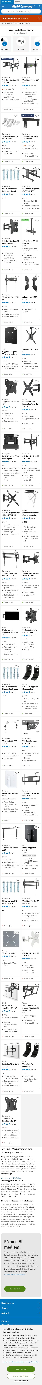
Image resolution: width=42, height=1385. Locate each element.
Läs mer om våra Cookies (12, 1362)
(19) (15, 518)
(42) (35, 959)
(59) (15, 85)
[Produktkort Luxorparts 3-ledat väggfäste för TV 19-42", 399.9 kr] (31, 939)
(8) (34, 142)
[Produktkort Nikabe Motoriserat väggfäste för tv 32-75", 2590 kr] (11, 615)
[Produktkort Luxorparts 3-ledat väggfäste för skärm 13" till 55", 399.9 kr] (11, 498)
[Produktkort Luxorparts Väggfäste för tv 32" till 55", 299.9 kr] (31, 65)
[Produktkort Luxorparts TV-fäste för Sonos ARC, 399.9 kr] (11, 833)
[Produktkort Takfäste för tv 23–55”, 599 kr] (31, 335)
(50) (15, 956)
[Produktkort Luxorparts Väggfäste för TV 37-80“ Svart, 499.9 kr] (31, 886)
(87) (35, 579)
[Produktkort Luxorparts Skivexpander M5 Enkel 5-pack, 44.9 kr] (11, 886)
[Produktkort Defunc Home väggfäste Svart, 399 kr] (31, 833)
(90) (35, 194)
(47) (15, 746)
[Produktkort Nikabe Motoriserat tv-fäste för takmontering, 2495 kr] (31, 498)
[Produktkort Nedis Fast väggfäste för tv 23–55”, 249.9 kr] (11, 1049)
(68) (15, 462)
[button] (26, 33)
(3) (14, 692)
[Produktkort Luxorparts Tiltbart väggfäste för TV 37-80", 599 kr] (11, 559)
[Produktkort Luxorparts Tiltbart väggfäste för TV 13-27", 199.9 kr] (31, 615)
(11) (35, 1069)
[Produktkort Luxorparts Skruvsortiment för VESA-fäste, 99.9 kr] (11, 122)
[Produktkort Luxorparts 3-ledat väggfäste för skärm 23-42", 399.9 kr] (11, 226)
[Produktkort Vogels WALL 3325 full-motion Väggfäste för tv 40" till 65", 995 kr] (31, 991)
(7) (14, 303)
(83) (15, 142)
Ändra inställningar (21, 1381)
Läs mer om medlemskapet (14, 1274)
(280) (35, 462)
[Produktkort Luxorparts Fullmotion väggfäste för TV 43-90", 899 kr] (31, 174)
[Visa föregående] (4, 44)
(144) (35, 906)
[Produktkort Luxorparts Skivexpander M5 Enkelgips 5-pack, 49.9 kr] (11, 174)
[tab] (7, 2)
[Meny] (3, 6)
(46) (15, 407)
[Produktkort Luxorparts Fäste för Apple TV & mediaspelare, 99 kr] (11, 442)
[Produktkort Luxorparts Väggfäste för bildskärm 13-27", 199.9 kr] (11, 1104)
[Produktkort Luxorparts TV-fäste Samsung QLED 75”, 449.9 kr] (31, 726)
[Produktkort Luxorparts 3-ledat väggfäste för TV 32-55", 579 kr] (31, 442)
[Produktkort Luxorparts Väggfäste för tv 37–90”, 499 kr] (11, 283)
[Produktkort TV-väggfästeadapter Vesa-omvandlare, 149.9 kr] (11, 335)
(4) (14, 853)
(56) (15, 1124)
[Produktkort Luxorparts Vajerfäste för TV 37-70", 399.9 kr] (11, 726)
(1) (34, 692)
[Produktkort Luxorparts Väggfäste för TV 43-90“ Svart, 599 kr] (31, 779)
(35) (35, 635)
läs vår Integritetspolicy (29, 1362)
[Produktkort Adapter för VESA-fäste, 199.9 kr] (31, 283)
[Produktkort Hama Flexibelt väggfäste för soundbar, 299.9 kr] (31, 672)
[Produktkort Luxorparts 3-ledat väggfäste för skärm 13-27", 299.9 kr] (31, 559)
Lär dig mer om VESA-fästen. (11, 1178)
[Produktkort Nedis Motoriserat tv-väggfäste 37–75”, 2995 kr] (11, 991)
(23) (35, 409)
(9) (34, 355)
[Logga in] (33, 6)
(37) (15, 638)
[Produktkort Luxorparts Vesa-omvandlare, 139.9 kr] (11, 939)
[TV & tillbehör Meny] (14, 24)
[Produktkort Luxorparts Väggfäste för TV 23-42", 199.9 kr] (11, 387)
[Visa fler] (37, 44)
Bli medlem (15, 1289)
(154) (15, 246)
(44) (35, 85)
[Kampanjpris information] (13, 89)
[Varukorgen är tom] (39, 6)
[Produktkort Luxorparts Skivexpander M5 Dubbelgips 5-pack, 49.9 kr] (11, 672)
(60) (15, 579)
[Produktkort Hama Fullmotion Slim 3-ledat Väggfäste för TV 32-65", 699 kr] (31, 387)
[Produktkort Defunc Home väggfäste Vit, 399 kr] (11, 779)
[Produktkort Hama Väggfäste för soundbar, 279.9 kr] (31, 1049)
